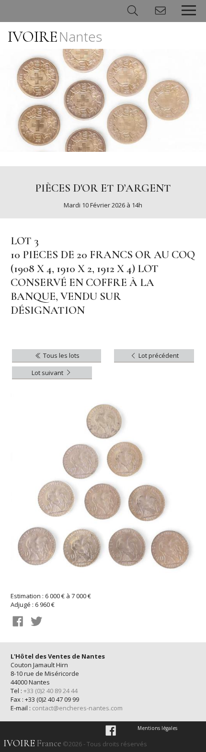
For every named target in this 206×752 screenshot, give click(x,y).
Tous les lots (61, 355)
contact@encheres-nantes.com (77, 708)
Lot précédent (158, 355)
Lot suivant (48, 372)
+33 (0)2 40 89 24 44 (50, 690)
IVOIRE (55, 36)
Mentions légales (157, 728)
